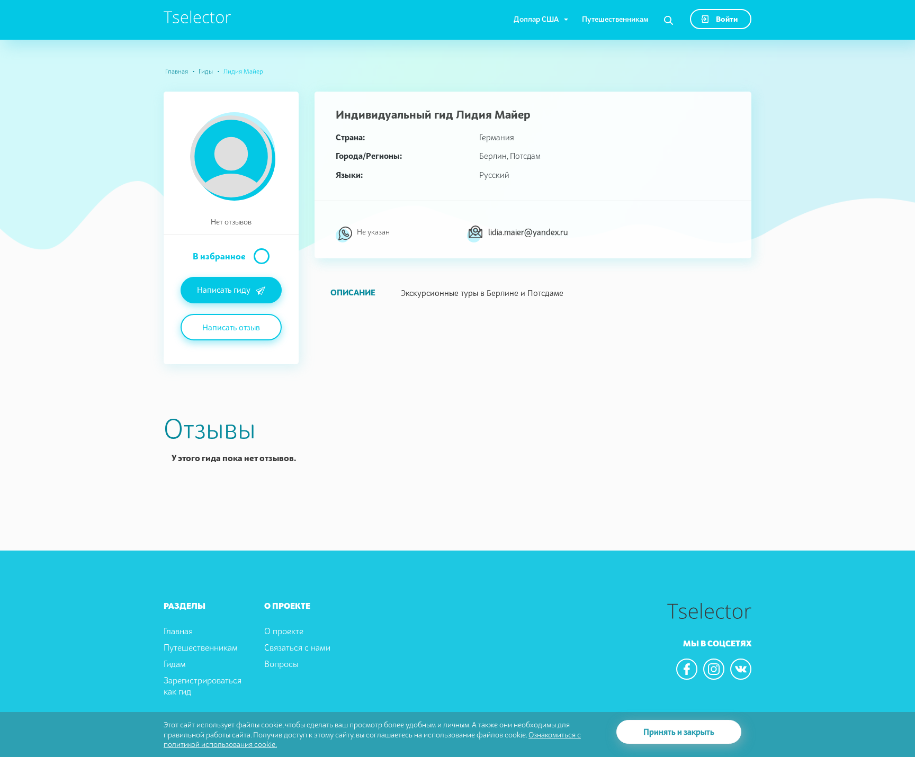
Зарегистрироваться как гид (202, 686)
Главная (176, 71)
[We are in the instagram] (713, 669)
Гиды (206, 71)
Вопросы (281, 664)
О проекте (283, 631)
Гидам (175, 664)
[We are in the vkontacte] (740, 669)
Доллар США (536, 18)
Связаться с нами (297, 647)
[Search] (668, 20)
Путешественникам (615, 18)
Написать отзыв (231, 327)
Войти (726, 18)
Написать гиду (223, 289)
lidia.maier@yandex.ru (528, 232)
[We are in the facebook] (686, 669)
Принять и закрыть (678, 731)
